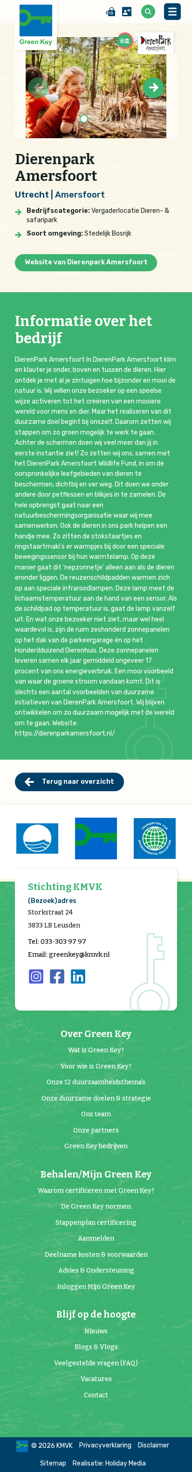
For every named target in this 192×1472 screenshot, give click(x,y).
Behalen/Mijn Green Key (96, 1174)
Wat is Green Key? (96, 1050)
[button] (153, 87)
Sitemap (53, 1463)
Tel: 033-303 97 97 (57, 942)
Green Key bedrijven (96, 1146)
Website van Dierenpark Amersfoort (86, 262)
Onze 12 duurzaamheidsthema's (96, 1082)
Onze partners (96, 1130)
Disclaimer (153, 1445)
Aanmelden (96, 1238)
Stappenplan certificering (96, 1223)
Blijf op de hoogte (96, 1314)
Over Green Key (96, 1034)
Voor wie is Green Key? (96, 1066)
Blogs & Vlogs (96, 1347)
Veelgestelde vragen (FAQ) (96, 1363)
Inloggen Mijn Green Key (96, 1287)
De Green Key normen (96, 1206)
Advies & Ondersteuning (96, 1270)
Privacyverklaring (105, 1445)
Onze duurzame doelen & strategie (96, 1098)
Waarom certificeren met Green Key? (96, 1191)
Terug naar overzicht (78, 782)
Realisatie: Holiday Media (109, 1463)
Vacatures (96, 1379)
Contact (96, 1395)
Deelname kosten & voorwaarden (96, 1255)
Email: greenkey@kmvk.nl (69, 955)
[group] (37, 838)
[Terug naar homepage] (36, 25)
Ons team (96, 1114)
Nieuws (96, 1331)
